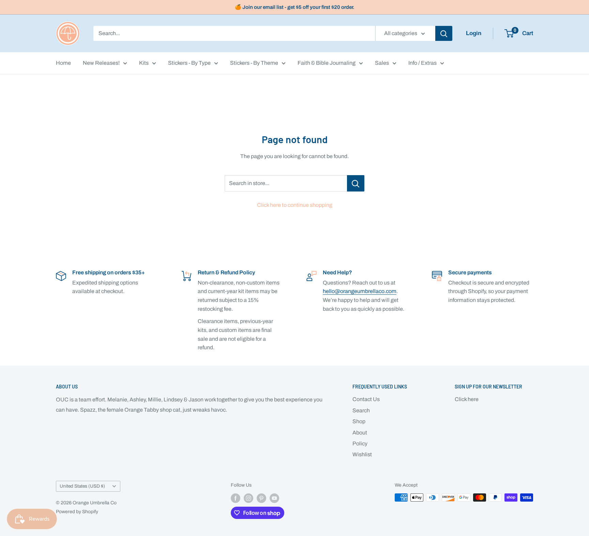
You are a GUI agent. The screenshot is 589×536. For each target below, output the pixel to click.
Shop (358, 421)
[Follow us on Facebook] (235, 498)
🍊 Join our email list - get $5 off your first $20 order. (294, 7)
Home (63, 63)
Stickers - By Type (189, 63)
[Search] (443, 33)
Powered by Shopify (77, 511)
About (359, 432)
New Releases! (101, 63)
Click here (467, 399)
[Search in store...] (355, 183)
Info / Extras (422, 63)
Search (361, 410)
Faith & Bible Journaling (327, 63)
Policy (359, 443)
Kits (144, 63)
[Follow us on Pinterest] (261, 498)
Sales (382, 63)
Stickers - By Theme (254, 63)
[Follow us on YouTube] (274, 498)
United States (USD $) (82, 486)
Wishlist (362, 454)
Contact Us (366, 399)
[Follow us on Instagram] (248, 498)
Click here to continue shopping (294, 205)
